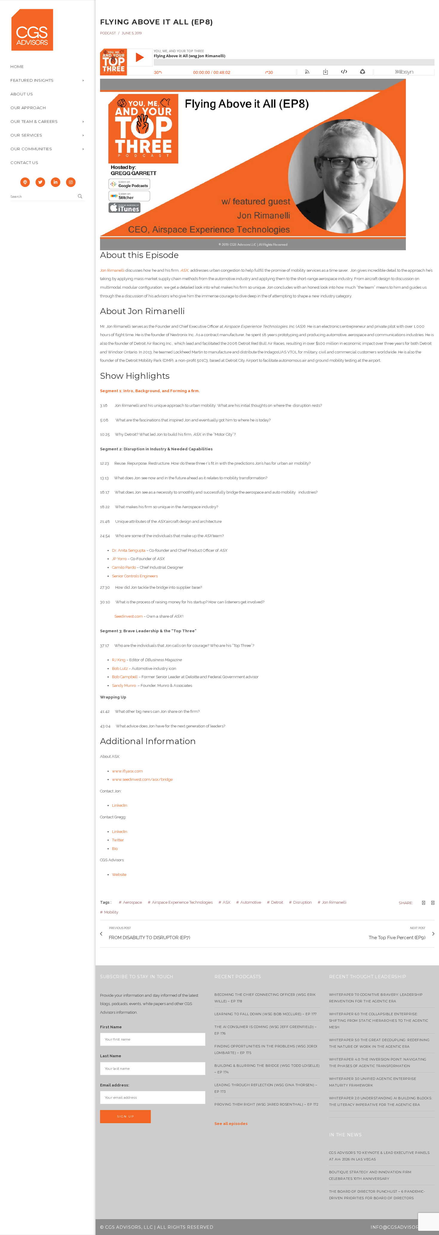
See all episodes (231, 1123)
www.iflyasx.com (127, 771)
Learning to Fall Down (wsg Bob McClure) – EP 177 (265, 1014)
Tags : (105, 902)
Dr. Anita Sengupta (128, 550)
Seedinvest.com (128, 616)
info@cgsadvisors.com (403, 1227)
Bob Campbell (125, 677)
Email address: (114, 1085)
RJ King (118, 660)
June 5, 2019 (132, 33)
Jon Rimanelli (112, 270)
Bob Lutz (120, 668)
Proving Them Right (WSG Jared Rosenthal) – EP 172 (266, 1104)
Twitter (118, 840)
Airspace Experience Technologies (182, 902)
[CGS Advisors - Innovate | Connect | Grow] (32, 29)
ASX (226, 902)
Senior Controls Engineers (135, 576)
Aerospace (132, 902)
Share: (406, 902)
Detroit (277, 902)
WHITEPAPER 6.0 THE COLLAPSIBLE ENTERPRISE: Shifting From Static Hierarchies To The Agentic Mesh (378, 1020)
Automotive (250, 902)
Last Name (110, 1056)
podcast (108, 33)
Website (119, 874)
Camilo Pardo (124, 567)
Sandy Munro (124, 685)
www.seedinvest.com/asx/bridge (142, 779)
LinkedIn (119, 805)
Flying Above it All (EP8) (156, 22)
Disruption (302, 902)
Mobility (111, 912)
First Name (111, 1027)
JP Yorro (119, 559)
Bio (115, 848)
